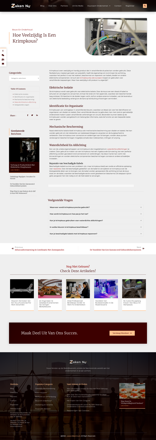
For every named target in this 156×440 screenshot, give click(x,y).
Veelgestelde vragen (21, 105)
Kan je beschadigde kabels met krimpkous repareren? (96, 234)
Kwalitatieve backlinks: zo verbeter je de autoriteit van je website (20, 415)
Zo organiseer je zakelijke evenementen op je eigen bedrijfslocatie (48, 304)
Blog (42, 6)
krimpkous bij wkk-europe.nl (91, 78)
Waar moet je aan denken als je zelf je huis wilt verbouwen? (22, 192)
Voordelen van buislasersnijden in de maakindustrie (104, 303)
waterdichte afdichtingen (117, 149)
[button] (145, 6)
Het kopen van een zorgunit (78, 401)
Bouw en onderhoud (22, 30)
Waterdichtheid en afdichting (25, 102)
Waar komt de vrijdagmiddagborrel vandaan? (132, 402)
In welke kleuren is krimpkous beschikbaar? (96, 227)
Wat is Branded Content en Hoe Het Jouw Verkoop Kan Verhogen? (87, 390)
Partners (64, 6)
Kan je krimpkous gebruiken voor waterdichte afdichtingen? (96, 221)
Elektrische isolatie (21, 94)
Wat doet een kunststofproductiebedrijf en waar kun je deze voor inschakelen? (87, 396)
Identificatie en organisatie (24, 97)
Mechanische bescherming (24, 99)
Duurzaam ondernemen (97, 6)
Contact (118, 6)
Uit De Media (77, 6)
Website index (15, 409)
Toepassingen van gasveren (78, 411)
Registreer (130, 6)
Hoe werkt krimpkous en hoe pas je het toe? (96, 214)
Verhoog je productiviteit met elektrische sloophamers (23, 166)
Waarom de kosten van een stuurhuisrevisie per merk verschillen (21, 303)
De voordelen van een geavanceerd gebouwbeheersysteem (22, 185)
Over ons (52, 6)
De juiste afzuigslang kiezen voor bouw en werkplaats (132, 303)
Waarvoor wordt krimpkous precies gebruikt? (96, 207)
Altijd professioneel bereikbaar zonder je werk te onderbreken (76, 303)
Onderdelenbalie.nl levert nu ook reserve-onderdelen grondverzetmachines (84, 406)
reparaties (57, 169)
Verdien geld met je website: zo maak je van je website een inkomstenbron (20, 423)
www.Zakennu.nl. (74, 436)
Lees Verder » (15, 170)
